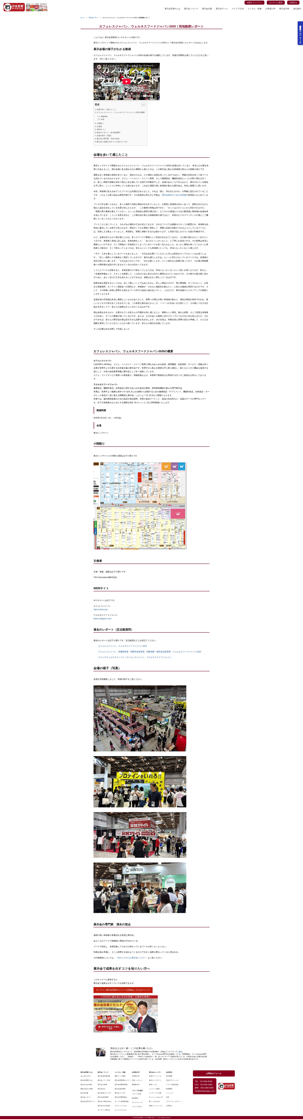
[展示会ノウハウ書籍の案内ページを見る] (36, 4)
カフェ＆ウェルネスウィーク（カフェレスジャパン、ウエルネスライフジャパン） (135, 657)
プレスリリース (137, 1102)
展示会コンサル (120, 1093)
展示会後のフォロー (104, 1093)
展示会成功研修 (120, 1089)
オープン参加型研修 (122, 1101)
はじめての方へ (85, 1076)
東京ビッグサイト (155, 1080)
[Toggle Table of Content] (142, 105)
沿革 (167, 1097)
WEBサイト (101, 129)
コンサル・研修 (254, 9)
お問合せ (293, 3)
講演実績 (135, 1098)
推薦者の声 (136, 1084)
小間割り (100, 123)
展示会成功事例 (103, 1097)
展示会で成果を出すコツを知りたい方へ (113, 142)
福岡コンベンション (156, 1106)
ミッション (170, 1093)
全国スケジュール (155, 1076)
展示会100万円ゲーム (87, 1101)
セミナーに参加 (275, 3)
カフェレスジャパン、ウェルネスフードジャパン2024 (122, 646)
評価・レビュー (137, 1080)
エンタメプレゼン (121, 1110)
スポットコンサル (121, 1106)
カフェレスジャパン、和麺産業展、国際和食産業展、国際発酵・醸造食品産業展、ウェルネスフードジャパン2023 (149, 652)
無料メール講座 (120, 1076)
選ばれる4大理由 (86, 1084)
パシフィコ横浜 (154, 1089)
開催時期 (104, 116)
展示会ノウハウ (191, 9)
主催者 (99, 126)
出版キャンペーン (254, 3)
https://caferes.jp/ (101, 609)
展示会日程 (284, 9)
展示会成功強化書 (104, 1076)
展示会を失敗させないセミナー (300, 33)
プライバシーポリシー (173, 1101)
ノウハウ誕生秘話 (172, 1084)
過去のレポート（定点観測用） (109, 132)
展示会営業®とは (172, 9)
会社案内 (297, 9)
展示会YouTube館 (104, 1106)
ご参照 (179, 1052)
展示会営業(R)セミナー (122, 1080)
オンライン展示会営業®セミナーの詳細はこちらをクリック (123, 990)
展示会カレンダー (155, 1072)
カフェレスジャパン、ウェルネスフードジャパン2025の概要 (121, 112)
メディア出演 (238, 9)
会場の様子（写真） (105, 136)
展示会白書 (207, 9)
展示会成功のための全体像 (174, 195)
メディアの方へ (137, 1107)
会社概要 (169, 1076)
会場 (102, 119)
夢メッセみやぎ (154, 1101)
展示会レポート (85, 1097)
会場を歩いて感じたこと (106, 109)
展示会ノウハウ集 (104, 1080)
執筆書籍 (169, 1089)
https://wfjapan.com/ (102, 618)
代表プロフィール (172, 1080)
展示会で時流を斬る (104, 1101)
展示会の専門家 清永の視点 (108, 139)
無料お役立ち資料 (86, 1089)
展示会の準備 (102, 1084)
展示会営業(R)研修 (121, 1084)
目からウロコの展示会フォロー (132, 958)
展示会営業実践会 (121, 1097)
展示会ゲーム (222, 9)
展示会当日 (101, 1089)
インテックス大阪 (155, 1093)
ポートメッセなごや (156, 1097)
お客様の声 (270, 9)
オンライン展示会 (104, 1110)
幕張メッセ (153, 1084)
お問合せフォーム (213, 1073)
